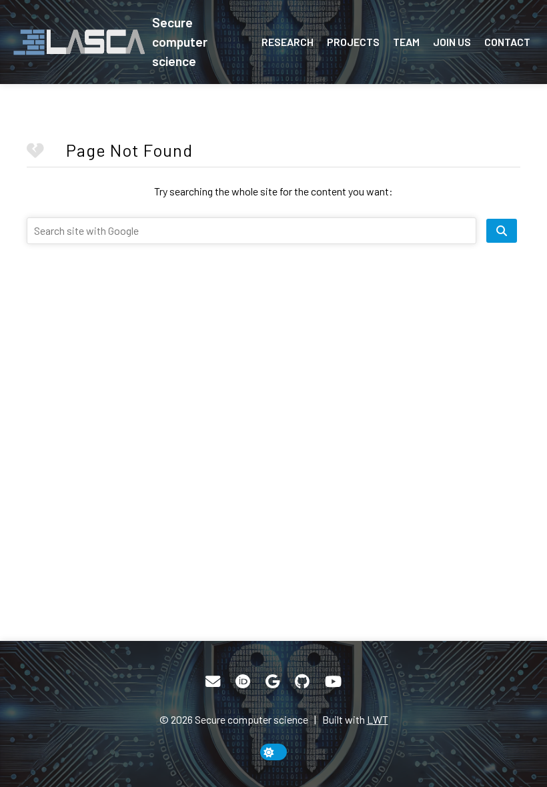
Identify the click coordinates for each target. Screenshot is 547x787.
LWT (377, 719)
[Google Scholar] (272, 681)
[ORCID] (242, 681)
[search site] (501, 231)
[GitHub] (302, 681)
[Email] (212, 681)
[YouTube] (333, 681)
